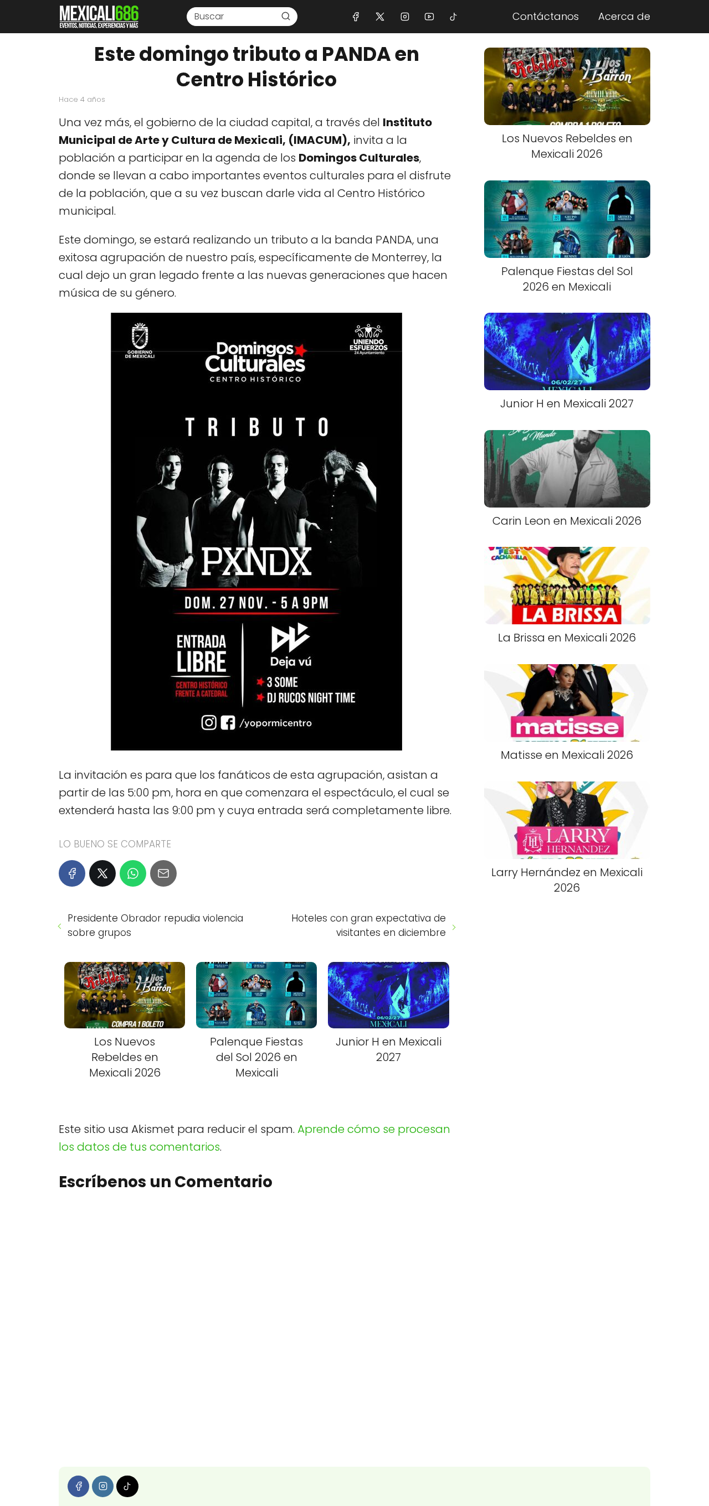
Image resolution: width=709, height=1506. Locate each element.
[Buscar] (285, 16)
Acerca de (624, 16)
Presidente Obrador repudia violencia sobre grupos (155, 925)
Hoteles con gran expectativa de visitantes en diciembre (368, 925)
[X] (380, 16)
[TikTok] (453, 16)
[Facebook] (356, 16)
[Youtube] (429, 16)
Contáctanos (545, 16)
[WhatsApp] (133, 873)
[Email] (163, 873)
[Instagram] (404, 16)
